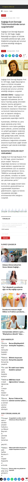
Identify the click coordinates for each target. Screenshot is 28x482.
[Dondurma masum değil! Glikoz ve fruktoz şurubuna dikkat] (14, 300)
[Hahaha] (19, 209)
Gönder (5, 238)
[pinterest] (22, 479)
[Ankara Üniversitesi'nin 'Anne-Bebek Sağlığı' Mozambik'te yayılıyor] (14, 255)
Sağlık (11, 11)
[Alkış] (6, 209)
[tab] (6, 218)
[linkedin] (19, 479)
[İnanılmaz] (22, 209)
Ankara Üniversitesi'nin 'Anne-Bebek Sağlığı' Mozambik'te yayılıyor (11, 266)
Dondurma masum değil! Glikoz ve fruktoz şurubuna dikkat (13, 311)
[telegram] (15, 479)
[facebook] (4, 479)
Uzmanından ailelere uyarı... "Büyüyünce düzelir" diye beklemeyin (13, 333)
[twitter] (8, 479)
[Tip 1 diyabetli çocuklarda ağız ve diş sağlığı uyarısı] (14, 278)
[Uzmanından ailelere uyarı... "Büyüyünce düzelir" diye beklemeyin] (14, 322)
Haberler (6, 11)
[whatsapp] (12, 479)
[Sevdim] (9, 209)
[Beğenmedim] (12, 209)
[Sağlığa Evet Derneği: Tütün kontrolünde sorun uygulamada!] (14, 68)
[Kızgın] (16, 209)
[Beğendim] (2, 209)
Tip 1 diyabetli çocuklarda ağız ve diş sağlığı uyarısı (12, 288)
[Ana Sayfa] (1, 11)
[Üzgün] (26, 209)
